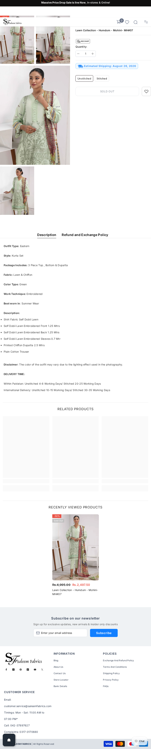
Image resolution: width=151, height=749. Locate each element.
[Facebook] (6, 669)
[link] (26, 481)
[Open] (9, 740)
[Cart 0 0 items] (119, 22)
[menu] (146, 22)
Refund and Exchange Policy (85, 235)
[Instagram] (13, 669)
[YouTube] (35, 669)
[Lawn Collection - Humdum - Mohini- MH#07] (75, 547)
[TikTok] (28, 669)
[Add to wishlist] (146, 91)
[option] (75, 556)
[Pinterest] (20, 669)
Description (46, 235)
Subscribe (104, 633)
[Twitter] (42, 669)
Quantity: (81, 46)
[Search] (135, 22)
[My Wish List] (127, 21)
